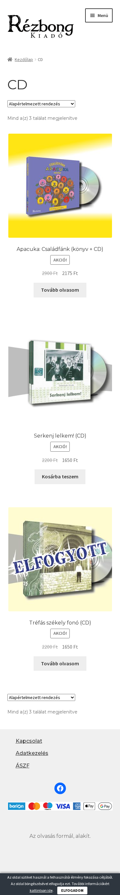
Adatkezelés (32, 753)
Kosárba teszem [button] (60, 476)
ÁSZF (22, 766)
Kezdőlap (24, 59)
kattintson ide (41, 890)
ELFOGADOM (72, 890)
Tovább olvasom (60, 290)
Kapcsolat (29, 741)
